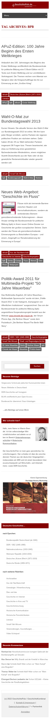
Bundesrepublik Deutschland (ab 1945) (21, 540)
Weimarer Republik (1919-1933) (19, 554)
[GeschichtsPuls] (25, 8)
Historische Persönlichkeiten (17, 615)
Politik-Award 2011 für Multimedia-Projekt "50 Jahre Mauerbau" (21, 283)
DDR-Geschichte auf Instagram (14, 392)
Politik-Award (35, 349)
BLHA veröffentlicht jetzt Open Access (16, 397)
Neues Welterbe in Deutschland (14, 388)
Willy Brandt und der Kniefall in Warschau (31, 659)
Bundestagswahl (14, 178)
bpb (10, 103)
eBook (17, 103)
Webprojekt (13, 265)
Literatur (5, 99)
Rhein (4, 265)
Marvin (4, 664)
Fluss (26, 261)
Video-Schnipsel (12, 633)
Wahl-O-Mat (28, 178)
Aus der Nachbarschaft (19, 253)
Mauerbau (24, 349)
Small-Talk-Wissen (17, 174)
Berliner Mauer (33, 345)
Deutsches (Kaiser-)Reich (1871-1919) (25, 94)
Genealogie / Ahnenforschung (18, 588)
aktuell (5, 94)
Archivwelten (11, 579)
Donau (10, 261)
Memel (33, 261)
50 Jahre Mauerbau (10, 345)
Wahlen (39, 178)
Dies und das (11, 592)
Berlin (22, 345)
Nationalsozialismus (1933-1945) (19, 549)
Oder (40, 261)
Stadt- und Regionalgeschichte (32, 341)
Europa (18, 261)
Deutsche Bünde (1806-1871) (18, 563)
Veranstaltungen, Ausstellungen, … (20, 629)
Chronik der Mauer (9, 349)
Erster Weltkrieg (28, 103)
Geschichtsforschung (14, 606)
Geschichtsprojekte (31, 257)
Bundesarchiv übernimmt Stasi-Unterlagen (18, 401)
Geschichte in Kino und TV (17, 601)
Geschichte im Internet (11, 257)
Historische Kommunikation (17, 611)
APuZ (4, 103)
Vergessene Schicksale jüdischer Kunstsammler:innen (23, 383)
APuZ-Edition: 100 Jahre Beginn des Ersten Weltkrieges (22, 51)
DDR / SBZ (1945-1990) (19, 337)
